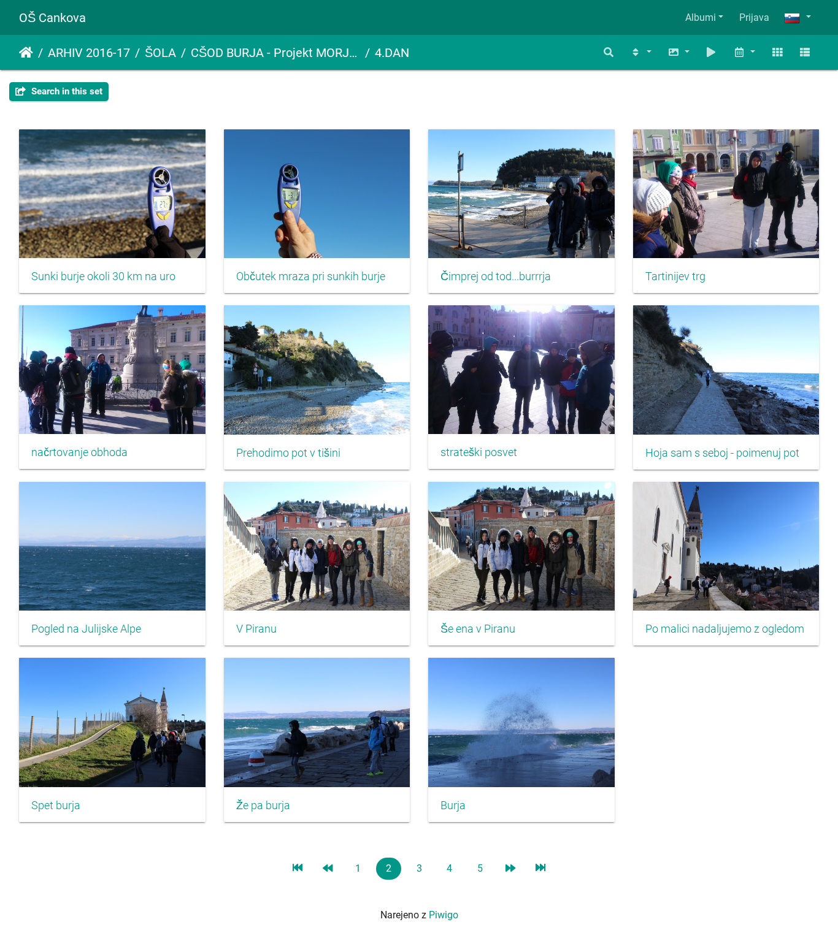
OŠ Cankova (52, 17)
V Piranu (256, 629)
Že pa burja (263, 805)
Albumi (700, 17)
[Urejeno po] (640, 52)
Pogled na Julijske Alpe (86, 629)
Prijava (754, 17)
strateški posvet (478, 452)
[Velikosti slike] (678, 52)
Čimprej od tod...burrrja (495, 276)
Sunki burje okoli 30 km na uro (103, 276)
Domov (26, 53)
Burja (453, 805)
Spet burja (55, 805)
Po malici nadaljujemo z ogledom (724, 629)
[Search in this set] (609, 52)
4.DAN (392, 52)
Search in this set (65, 91)
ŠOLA (160, 52)
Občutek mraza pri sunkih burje (310, 276)
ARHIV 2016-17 (89, 52)
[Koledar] (744, 52)
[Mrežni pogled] (777, 52)
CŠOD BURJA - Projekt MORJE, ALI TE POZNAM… (275, 52)
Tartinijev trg (675, 276)
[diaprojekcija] (712, 52)
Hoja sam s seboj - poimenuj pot (722, 453)
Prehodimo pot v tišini (288, 453)
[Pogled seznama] (805, 52)
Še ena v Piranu (477, 629)
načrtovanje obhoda (79, 452)
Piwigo (443, 915)
